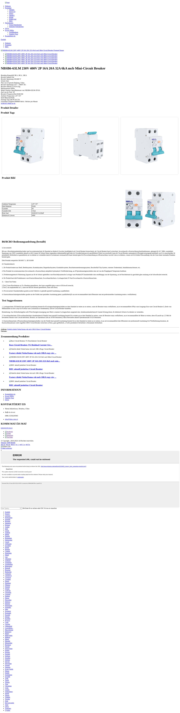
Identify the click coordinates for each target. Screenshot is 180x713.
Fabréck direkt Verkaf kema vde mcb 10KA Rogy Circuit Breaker (29, 329)
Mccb (13, 444)
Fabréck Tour (13, 34)
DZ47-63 (12, 12)
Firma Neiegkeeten (15, 25)
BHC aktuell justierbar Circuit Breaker (26, 369)
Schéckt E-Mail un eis (8, 103)
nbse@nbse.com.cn (11, 419)
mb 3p (28, 444)
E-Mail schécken (6, 448)
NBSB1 (11, 10)
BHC (11, 21)
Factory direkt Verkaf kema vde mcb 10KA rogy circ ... (32, 353)
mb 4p (8, 444)
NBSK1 (12, 15)
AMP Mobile (11, 443)
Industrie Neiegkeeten (16, 27)
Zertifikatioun (13, 32)
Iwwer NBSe (9, 30)
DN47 (11, 13)
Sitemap (3, 443)
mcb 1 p (22, 444)
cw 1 (17, 444)
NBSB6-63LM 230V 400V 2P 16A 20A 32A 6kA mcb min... (34, 361)
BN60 (11, 17)
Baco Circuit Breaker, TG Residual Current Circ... (30, 345)
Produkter (8, 8)
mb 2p (3, 444)
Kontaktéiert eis (10, 36)
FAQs (7, 28)
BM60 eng (12, 19)
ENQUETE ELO (6, 428)
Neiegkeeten (9, 23)
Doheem (8, 6)
